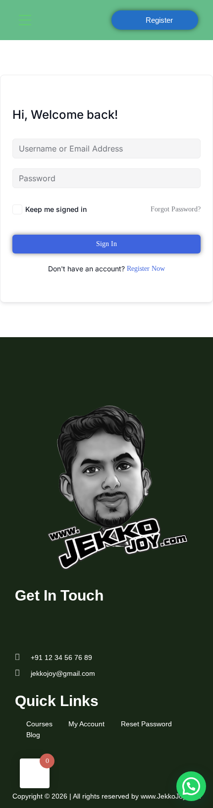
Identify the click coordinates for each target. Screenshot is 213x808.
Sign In (106, 244)
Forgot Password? (176, 209)
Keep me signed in (56, 209)
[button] (58, 20)
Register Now (146, 268)
